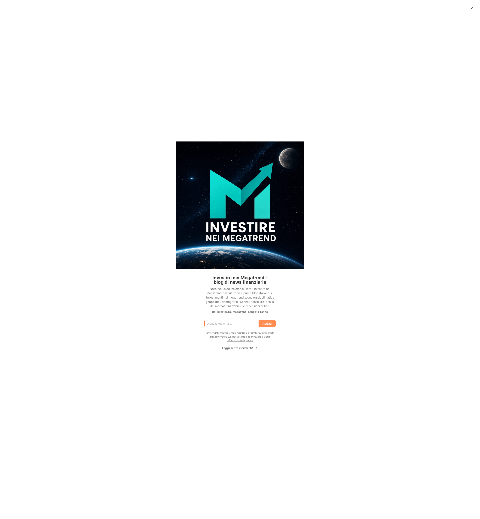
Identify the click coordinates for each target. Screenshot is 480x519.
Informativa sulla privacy (240, 340)
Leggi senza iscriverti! (237, 348)
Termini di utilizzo (237, 333)
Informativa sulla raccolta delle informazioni (237, 336)
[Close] (472, 8)
